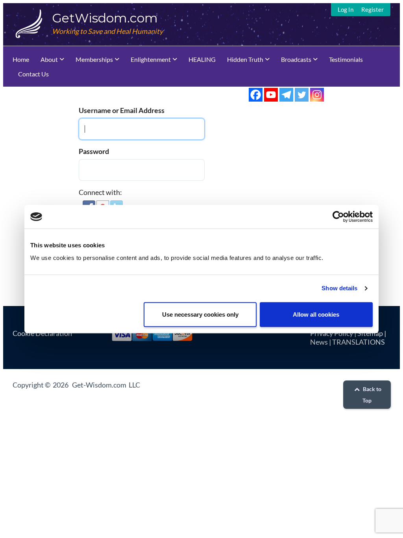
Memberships (94, 59)
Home (21, 59)
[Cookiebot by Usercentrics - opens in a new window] (338, 217)
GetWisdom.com (105, 18)
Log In (345, 9)
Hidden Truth (245, 59)
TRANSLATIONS (358, 342)
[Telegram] (286, 95)
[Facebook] (256, 95)
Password (94, 151)
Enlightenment (151, 59)
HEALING (202, 59)
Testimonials (346, 59)
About (49, 59)
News (319, 342)
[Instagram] (317, 95)
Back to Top (371, 395)
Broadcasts (296, 59)
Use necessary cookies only (200, 314)
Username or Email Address (122, 110)
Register (372, 9)
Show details (339, 288)
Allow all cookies (316, 314)
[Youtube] (271, 95)
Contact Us (33, 74)
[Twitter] (302, 95)
